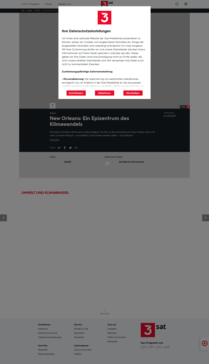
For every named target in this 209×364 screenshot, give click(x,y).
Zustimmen (76, 93)
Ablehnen (104, 93)
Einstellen (132, 93)
